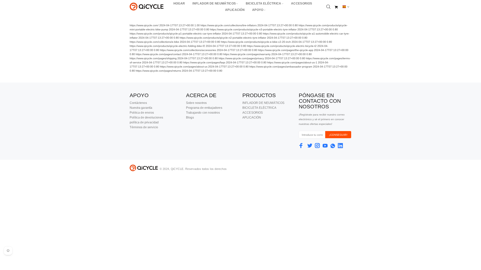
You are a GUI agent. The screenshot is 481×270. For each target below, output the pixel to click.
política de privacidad (144, 122)
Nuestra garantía (141, 107)
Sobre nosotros (196, 102)
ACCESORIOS (252, 112)
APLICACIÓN (251, 117)
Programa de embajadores (204, 107)
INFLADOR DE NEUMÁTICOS (263, 102)
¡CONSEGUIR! (338, 134)
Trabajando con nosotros (203, 112)
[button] (346, 7)
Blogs (190, 117)
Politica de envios (142, 112)
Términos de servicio (144, 127)
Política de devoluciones (146, 117)
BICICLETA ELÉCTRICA (259, 107)
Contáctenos (138, 102)
